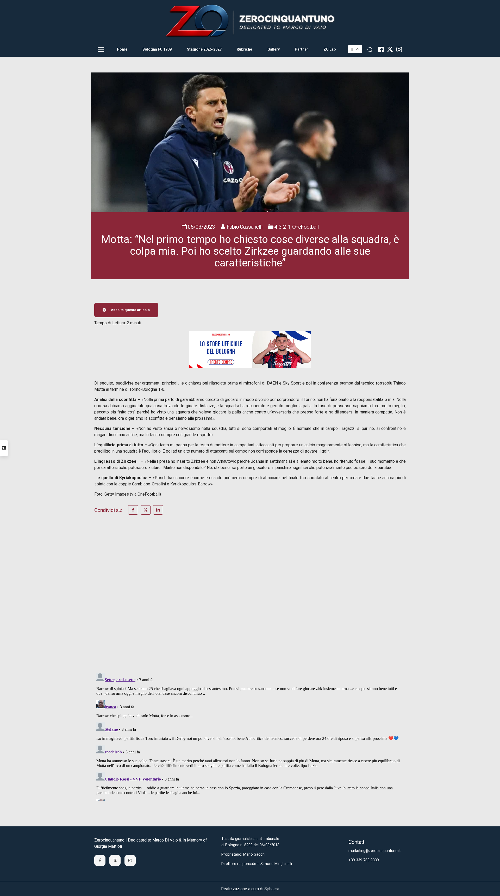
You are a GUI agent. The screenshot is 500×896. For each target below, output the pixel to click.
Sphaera (271, 888)
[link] (250, 21)
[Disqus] (250, 600)
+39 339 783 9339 (363, 860)
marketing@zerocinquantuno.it (374, 851)
